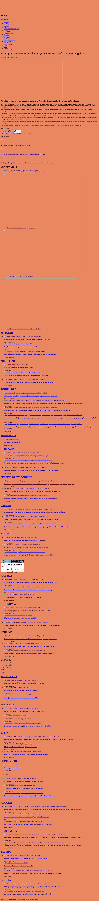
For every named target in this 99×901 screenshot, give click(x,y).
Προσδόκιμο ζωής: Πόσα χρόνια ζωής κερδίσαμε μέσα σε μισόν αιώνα (26, 547)
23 (10, 667)
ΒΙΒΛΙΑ (6, 27)
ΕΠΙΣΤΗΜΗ (7, 31)
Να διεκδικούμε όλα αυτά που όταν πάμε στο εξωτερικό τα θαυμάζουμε (26, 817)
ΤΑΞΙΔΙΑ (6, 42)
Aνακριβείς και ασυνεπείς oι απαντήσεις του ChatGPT (21, 698)
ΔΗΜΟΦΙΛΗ (13, 133)
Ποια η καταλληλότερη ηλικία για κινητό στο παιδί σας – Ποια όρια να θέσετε (28, 796)
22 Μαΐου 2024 (13, 57)
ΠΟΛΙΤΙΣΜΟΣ (7, 41)
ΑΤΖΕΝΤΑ (6, 26)
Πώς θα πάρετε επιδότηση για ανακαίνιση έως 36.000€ (21, 347)
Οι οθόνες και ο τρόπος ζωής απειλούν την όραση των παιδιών (23, 781)
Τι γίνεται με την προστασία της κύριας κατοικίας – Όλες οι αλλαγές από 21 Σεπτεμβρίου (32, 625)
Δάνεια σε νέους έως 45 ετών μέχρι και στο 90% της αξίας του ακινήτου (19, 170)
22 (9, 667)
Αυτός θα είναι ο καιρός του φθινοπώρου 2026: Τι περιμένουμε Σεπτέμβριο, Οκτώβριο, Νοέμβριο (34, 512)
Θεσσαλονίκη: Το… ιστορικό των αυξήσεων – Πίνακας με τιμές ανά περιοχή (28, 590)
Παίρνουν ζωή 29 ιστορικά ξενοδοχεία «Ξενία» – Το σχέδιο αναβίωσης (26, 858)
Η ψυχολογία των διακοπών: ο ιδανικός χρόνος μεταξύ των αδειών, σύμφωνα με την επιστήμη (33, 873)
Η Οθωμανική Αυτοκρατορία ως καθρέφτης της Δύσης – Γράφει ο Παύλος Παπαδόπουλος (32, 887)
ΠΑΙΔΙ (5, 38)
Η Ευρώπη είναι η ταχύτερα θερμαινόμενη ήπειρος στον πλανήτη (24, 540)
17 (1, 667)
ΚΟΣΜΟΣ (6, 36)
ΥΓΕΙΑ (5, 47)
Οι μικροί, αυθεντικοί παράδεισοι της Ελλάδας (15, 145)
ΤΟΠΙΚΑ (6, 45)
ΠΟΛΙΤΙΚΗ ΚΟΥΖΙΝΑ (10, 40)
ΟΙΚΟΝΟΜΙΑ (7, 37)
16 (10, 666)
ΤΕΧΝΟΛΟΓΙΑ (8, 44)
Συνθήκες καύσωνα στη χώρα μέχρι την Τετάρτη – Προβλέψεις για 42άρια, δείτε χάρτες (31, 519)
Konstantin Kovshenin (32, 899)
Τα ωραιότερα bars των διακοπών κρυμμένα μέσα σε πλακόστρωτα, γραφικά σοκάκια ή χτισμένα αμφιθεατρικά (39, 484)
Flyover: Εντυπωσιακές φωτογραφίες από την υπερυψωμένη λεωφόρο (23, 154)
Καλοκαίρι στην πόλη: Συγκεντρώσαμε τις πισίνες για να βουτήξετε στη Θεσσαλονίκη (31, 470)
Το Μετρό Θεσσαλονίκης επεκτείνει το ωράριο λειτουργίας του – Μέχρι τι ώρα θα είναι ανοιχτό (34, 463)
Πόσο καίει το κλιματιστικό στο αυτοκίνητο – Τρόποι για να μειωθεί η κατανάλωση (30, 354)
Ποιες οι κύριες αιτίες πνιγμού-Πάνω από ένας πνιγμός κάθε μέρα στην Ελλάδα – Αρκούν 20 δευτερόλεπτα (37, 527)
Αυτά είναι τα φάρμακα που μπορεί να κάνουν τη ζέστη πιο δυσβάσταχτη (25, 329)
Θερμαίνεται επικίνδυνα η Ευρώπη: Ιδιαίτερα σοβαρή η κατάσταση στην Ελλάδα (29, 555)
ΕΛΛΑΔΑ (6, 30)
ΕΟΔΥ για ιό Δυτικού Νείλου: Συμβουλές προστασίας (20, 276)
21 (7, 667)
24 (1, 669)
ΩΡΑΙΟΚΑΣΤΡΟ (27, 133)
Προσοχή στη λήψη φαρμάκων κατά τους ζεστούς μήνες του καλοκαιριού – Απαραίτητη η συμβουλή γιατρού (38, 739)
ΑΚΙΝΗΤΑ (6, 23)
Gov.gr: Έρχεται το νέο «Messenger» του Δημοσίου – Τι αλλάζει (24, 683)
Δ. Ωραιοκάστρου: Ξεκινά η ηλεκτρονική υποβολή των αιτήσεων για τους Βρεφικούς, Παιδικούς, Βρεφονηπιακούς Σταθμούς (43, 403)
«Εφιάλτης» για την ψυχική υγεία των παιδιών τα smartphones (24, 788)
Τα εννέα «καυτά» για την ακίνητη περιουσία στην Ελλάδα (22, 597)
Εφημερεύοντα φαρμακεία (12, 442)
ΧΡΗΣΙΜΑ (6, 48)
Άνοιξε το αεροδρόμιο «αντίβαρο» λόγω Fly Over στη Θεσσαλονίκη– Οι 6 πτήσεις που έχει (24, 171)
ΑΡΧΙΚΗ (6, 22)
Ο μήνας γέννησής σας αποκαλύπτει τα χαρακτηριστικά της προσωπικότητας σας (29, 653)
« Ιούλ (2, 672)
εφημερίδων (16, 572)
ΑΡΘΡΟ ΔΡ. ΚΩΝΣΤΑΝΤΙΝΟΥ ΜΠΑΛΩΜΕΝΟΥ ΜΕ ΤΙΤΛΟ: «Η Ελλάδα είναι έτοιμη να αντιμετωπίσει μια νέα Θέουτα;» (43, 809)
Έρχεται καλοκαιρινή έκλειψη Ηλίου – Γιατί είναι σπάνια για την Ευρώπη (27, 726)
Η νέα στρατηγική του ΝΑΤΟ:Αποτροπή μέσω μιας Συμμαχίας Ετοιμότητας (28, 824)
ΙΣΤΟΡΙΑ (6, 34)
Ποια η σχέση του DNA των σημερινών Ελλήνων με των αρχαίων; (24, 711)
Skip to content (4, 19)
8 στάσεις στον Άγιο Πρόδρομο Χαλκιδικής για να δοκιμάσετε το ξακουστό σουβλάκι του (32, 491)
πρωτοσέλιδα (10, 572)
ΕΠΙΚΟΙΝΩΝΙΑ (8, 49)
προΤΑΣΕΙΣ (7, 332)
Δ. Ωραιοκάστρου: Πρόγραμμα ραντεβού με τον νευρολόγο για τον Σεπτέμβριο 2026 (30, 396)
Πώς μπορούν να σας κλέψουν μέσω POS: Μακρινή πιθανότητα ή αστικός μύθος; (29, 646)
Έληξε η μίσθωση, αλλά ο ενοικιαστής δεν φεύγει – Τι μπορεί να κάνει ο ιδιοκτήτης (27, 163)
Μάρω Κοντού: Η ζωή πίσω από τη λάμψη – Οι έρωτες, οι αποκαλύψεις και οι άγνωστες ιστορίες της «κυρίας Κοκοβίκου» (43, 845)
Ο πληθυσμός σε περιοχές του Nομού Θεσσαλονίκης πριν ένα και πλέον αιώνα (28, 894)
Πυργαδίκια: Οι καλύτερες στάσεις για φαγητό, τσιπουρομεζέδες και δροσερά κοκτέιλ (31, 498)
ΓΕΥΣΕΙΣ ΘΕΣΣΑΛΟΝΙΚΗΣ (11, 29)
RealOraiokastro (5, 57)
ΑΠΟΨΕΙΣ (6, 24)
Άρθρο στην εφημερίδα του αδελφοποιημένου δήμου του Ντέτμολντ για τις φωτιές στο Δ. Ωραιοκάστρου (37, 410)
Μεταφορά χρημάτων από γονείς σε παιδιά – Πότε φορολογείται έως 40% (27, 339)
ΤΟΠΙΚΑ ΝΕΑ (8, 389)
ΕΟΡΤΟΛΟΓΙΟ (9, 761)
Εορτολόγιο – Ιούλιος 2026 (12, 768)
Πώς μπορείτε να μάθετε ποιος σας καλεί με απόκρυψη (21, 690)
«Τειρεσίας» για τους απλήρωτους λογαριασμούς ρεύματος (21, 228)
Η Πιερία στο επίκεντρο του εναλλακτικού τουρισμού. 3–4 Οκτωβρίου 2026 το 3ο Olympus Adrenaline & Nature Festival (42, 837)
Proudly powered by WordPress (8, 899)
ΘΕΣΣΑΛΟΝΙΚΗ (8, 33)
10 (1, 666)
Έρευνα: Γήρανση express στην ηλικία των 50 (18, 719)
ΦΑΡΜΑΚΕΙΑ (8, 435)
